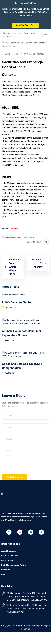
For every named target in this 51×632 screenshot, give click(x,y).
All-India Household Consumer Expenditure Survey (21, 333)
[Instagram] (19, 532)
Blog (3, 574)
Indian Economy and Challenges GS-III (20, 237)
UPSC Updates (8, 560)
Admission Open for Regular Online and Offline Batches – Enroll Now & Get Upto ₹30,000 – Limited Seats (25, 12)
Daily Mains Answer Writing (13, 565)
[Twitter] (41, 532)
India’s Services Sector (17, 302)
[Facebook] (9, 532)
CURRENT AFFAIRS (10, 555)
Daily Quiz (5, 569)
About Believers (8, 551)
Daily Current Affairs (34, 54)
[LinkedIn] (30, 532)
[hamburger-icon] (45, 35)
